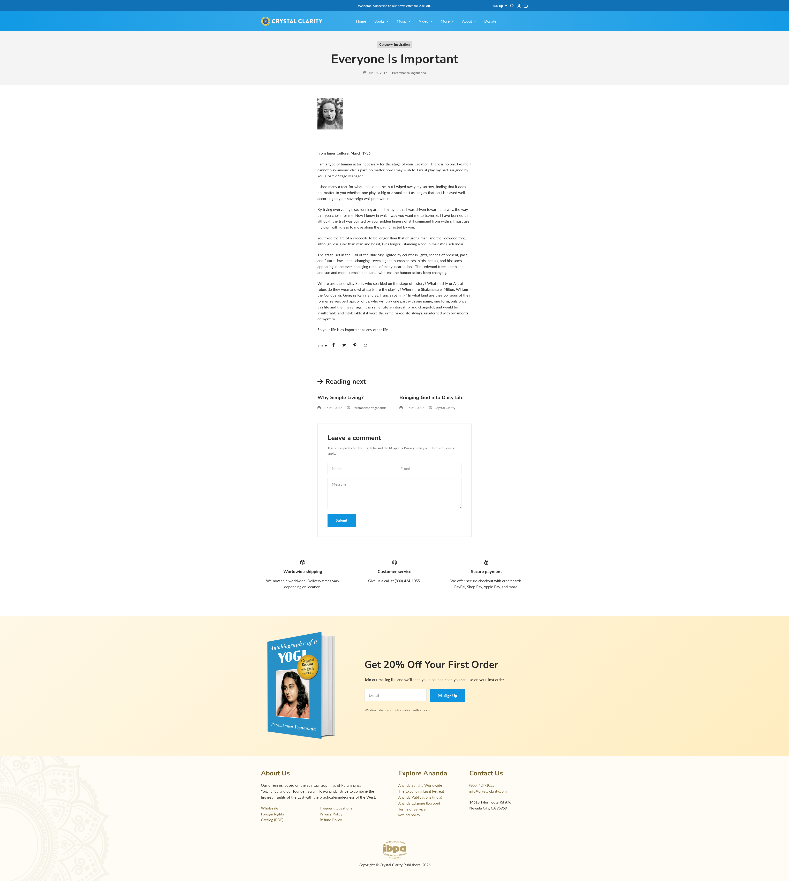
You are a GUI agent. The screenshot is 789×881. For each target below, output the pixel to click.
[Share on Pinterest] (355, 345)
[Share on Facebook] (333, 345)
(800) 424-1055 (481, 785)
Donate (490, 21)
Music (402, 21)
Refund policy (409, 815)
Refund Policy (331, 819)
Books (379, 21)
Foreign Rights (272, 814)
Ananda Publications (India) (420, 797)
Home (361, 21)
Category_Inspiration (394, 44)
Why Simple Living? (340, 397)
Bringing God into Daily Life (431, 397)
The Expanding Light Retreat (421, 791)
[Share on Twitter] (344, 345)
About (467, 21)
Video (423, 21)
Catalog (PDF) (272, 819)
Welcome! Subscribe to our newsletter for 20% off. (394, 6)
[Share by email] (365, 345)
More (445, 21)
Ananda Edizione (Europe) (419, 803)
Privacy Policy (414, 448)
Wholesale (269, 808)
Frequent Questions (336, 808)
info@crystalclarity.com (488, 791)
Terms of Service (443, 448)
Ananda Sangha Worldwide (420, 785)
